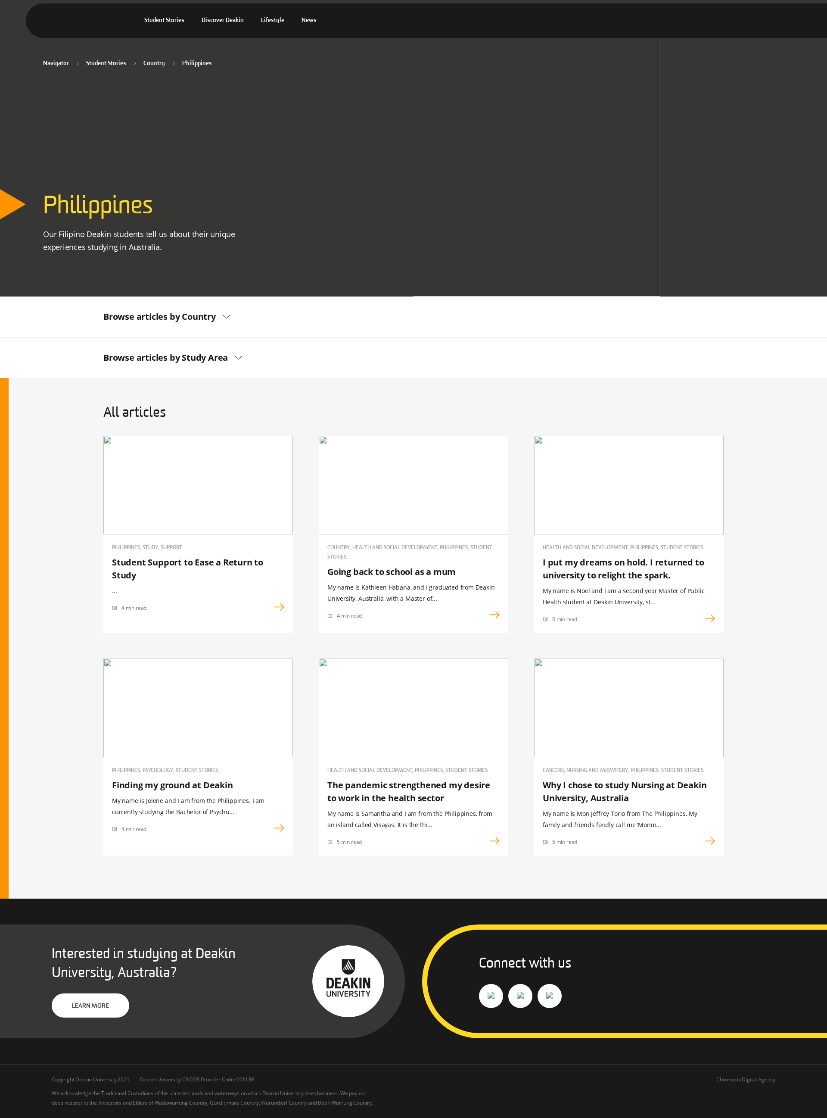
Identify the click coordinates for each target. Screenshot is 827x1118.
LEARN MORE (90, 1006)
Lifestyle (272, 20)
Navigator (56, 63)
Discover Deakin (223, 20)
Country (154, 63)
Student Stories (164, 20)
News (309, 20)
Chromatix (728, 1079)
